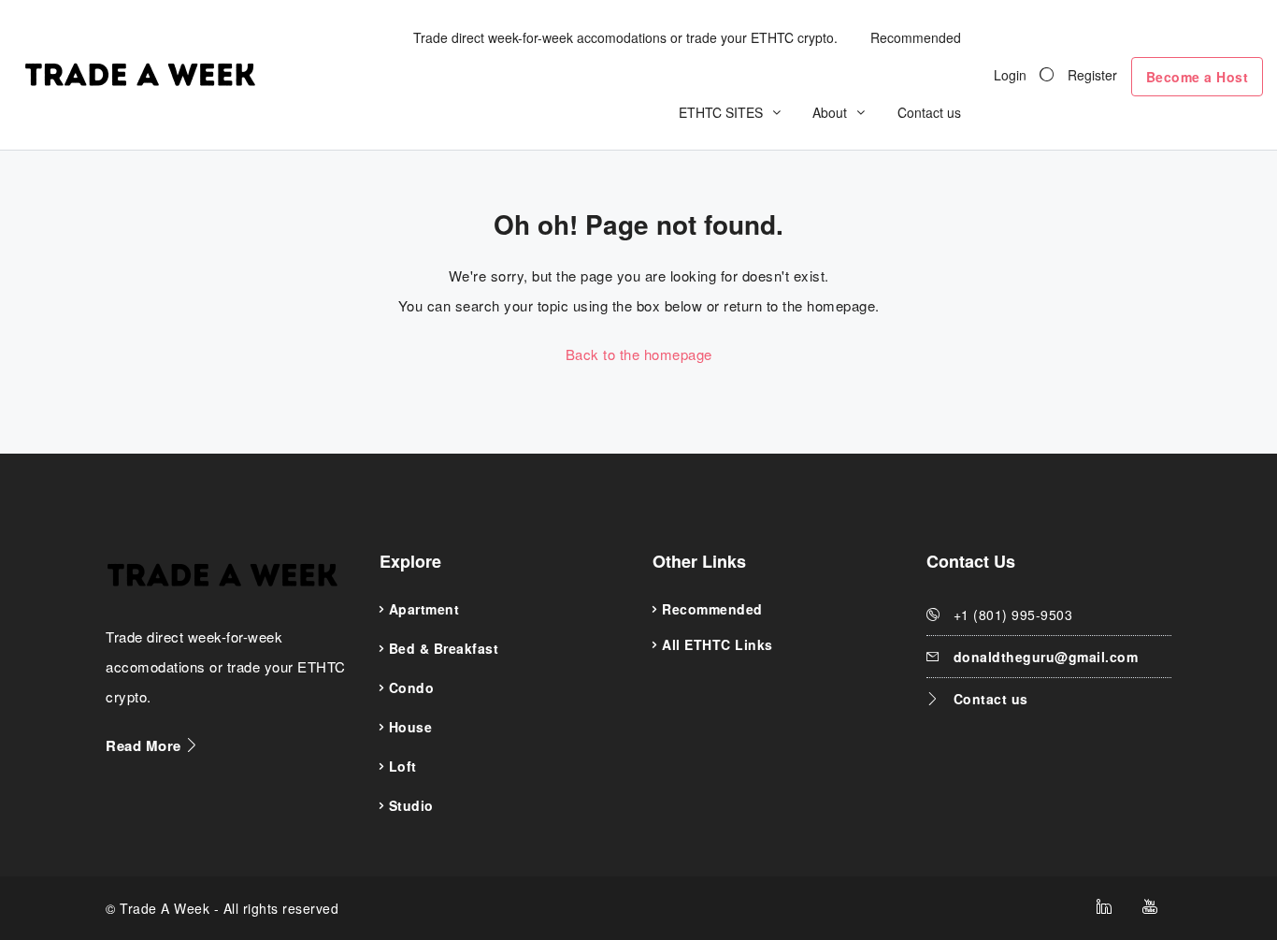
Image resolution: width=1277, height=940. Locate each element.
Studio (411, 805)
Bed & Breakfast (444, 648)
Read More (145, 745)
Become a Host (1197, 76)
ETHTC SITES (721, 112)
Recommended (915, 37)
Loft (403, 766)
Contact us (929, 112)
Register (1092, 74)
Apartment (424, 609)
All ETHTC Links (717, 644)
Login (1010, 74)
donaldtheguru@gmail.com (1046, 656)
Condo (412, 687)
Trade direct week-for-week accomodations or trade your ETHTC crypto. (625, 37)
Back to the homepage (639, 354)
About (829, 112)
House (411, 726)
